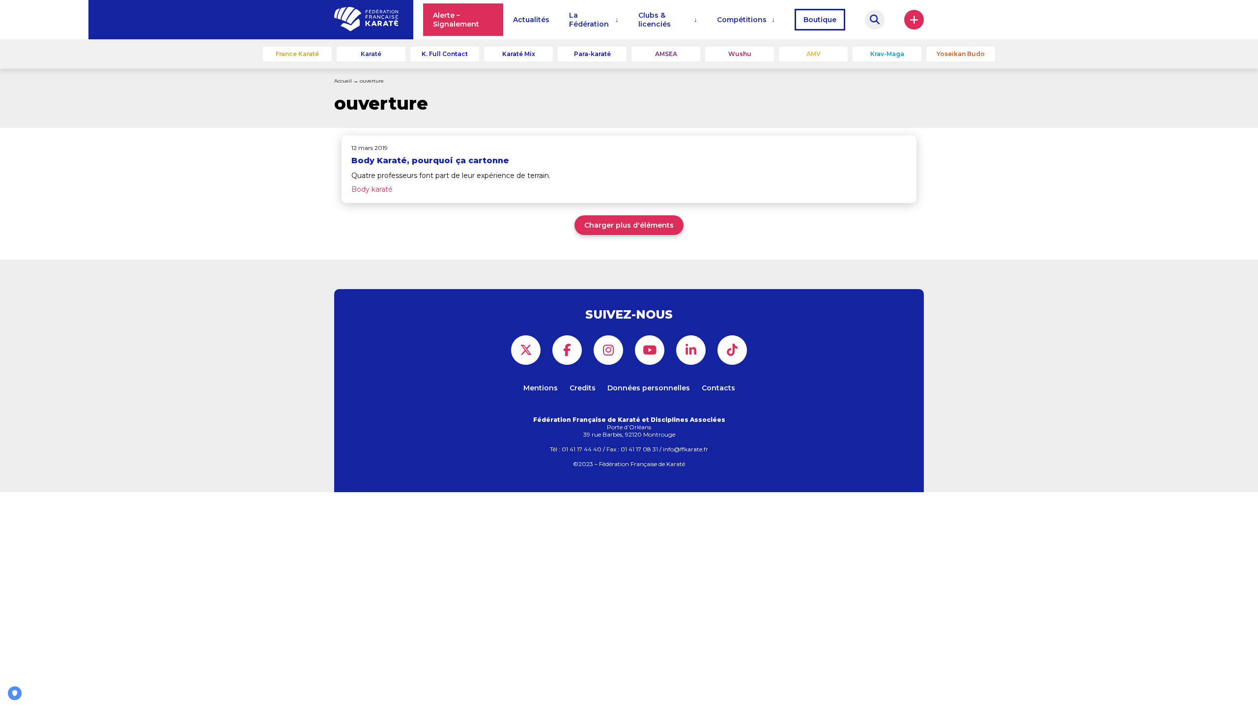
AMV (813, 54)
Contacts (718, 387)
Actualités (531, 19)
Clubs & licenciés (654, 20)
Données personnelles (648, 387)
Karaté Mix (518, 54)
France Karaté (297, 54)
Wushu (739, 54)
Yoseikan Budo (961, 54)
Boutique (819, 19)
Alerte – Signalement (456, 20)
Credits (583, 387)
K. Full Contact (445, 54)
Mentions (540, 387)
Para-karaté (592, 54)
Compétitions (742, 19)
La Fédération (589, 20)
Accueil (343, 81)
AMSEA (666, 54)
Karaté (371, 54)
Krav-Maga (887, 54)
